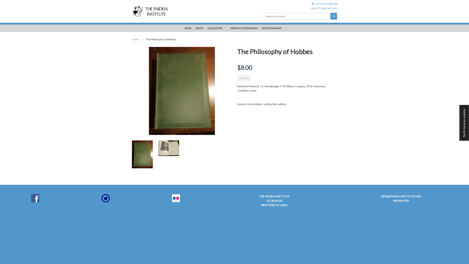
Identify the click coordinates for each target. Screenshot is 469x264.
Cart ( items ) (325, 3)
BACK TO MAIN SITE (272, 28)
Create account (328, 8)
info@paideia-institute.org (401, 196)
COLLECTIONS (215, 28)
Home (135, 39)
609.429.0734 (401, 200)
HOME (188, 28)
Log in (313, 8)
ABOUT (199, 28)
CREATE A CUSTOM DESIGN (244, 28)
